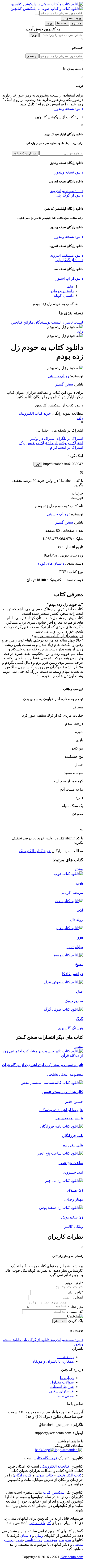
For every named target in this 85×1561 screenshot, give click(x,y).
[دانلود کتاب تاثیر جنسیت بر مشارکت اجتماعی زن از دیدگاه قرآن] (42, 1056)
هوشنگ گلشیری (70, 1028)
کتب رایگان (23, 1475)
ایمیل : (78, 1297)
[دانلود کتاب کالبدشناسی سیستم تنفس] (52, 1083)
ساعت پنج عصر (71, 1163)
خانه (70, 287)
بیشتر (78, 869)
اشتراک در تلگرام (69, 438)
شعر (19, 1540)
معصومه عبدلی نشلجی (65, 1074)
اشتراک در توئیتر (42, 438)
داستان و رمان (62, 291)
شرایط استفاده (62, 1387)
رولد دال (76, 920)
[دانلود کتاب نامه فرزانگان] (61, 1126)
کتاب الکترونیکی (69, 1475)
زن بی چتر (75, 1190)
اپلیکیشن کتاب (54, 1492)
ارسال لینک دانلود (25, 153)
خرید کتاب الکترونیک (35, 413)
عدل (79, 991)
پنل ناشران (65, 1357)
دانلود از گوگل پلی (69, 195)
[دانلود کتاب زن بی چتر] (64, 1180)
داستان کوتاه (64, 296)
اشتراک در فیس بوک (35, 443)
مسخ (79, 964)
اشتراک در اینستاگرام (66, 447)
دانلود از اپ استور (69, 278)
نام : (79, 1292)
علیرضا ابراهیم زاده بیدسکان (61, 1110)
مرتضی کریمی (71, 893)
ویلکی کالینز (73, 1227)
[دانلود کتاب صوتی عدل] (42, 982)
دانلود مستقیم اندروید (66, 191)
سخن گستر (64, 384)
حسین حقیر (74, 1102)
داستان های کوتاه (51, 563)
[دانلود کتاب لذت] (69, 901)
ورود (34, 35)
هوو (80, 937)
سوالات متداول (62, 1382)
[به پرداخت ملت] (44, 1450)
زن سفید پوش (72, 1217)
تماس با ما (65, 1396)
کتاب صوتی (44, 1475)
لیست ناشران (72, 322)
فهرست (77, 498)
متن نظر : (75, 1307)
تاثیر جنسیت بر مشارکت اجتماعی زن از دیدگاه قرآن (42, 1065)
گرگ (79, 1019)
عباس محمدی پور (69, 1118)
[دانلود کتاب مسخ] (68, 955)
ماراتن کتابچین (22, 322)
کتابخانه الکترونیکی (54, 1466)
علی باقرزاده (73, 1145)
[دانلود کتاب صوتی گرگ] (42, 1009)
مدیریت (65, 1540)
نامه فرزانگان (72, 1136)
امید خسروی (73, 1172)
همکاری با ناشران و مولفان (52, 1361)
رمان (39, 1536)
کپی (37, 464)
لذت (79, 910)
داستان (25, 1536)
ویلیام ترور (75, 947)
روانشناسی (33, 1540)
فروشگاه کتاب (45, 1458)
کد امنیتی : (75, 1312)
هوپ (79, 883)
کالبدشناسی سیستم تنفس (62, 1092)
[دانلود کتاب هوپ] (68, 874)
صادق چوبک (74, 1001)
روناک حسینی (58, 376)
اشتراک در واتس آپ (67, 443)
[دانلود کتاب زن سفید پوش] (61, 1207)
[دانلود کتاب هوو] (69, 928)
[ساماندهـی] (68, 1450)
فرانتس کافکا (72, 974)
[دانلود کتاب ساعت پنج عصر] (60, 1153)
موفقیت (50, 1540)
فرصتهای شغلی (61, 1391)
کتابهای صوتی (40, 1523)
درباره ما (67, 1378)
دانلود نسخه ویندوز (69, 109)
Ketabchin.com (71, 1557)
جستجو (32, 56)
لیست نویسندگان (47, 322)
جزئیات (77, 493)
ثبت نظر (59, 1321)
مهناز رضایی (73, 1199)
